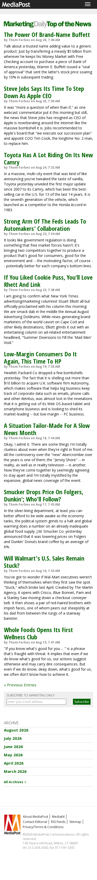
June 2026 (13, 746)
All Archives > (15, 782)
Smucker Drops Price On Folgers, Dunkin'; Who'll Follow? (43, 495)
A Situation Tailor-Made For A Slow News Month (47, 429)
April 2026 (14, 763)
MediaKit (58, 816)
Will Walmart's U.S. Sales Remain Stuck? (44, 562)
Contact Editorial (35, 822)
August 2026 (16, 730)
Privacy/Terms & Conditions (43, 827)
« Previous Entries (20, 684)
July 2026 (13, 738)
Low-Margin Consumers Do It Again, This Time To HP (40, 357)
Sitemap (75, 822)
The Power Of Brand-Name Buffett (47, 34)
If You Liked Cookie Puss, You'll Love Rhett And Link (48, 281)
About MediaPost (35, 816)
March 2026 (15, 771)
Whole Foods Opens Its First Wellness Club (38, 633)
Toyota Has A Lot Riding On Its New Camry (48, 158)
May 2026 (13, 754)
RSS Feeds (58, 822)
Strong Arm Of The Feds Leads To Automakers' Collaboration (45, 225)
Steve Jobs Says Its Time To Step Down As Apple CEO (44, 92)
